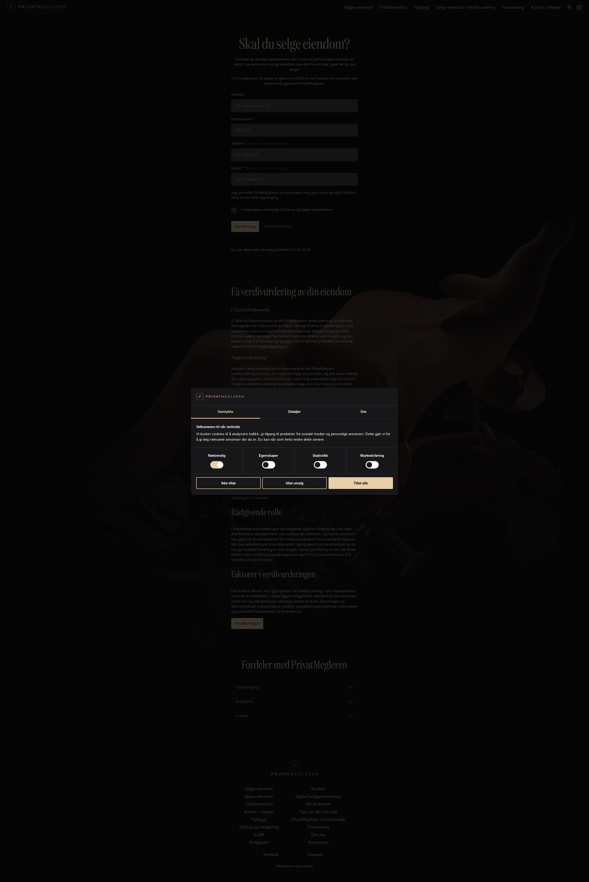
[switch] (268, 464)
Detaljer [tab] (294, 412)
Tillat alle (361, 483)
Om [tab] (363, 412)
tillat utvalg (294, 483)
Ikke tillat (228, 483)
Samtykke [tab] (226, 412)
